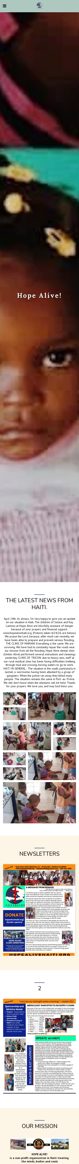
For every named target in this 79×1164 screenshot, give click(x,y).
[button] (4, 6)
